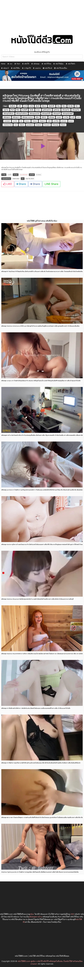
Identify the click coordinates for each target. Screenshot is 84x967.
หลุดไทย (6, 110)
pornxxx (63, 121)
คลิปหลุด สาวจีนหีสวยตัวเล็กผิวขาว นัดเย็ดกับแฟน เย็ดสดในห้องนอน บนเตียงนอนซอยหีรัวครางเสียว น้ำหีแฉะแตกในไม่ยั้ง (35, 708)
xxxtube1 (7, 121)
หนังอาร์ (6, 68)
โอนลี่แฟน (13, 106)
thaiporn (42, 121)
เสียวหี (37, 106)
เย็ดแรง (44, 106)
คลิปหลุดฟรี (56, 113)
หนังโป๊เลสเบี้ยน (61, 68)
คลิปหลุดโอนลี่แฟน (21, 113)
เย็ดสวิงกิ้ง (51, 106)
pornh (71, 121)
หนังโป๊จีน (16, 68)
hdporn (22, 125)
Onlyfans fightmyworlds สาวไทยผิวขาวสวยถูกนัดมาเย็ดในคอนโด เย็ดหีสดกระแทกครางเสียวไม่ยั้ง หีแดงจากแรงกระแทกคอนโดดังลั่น (40, 872)
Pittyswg (55, 125)
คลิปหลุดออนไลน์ (34, 113)
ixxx (15, 125)
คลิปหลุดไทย (66, 110)
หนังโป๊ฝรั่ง (71, 64)
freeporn (38, 125)
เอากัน (31, 106)
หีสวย (64, 106)
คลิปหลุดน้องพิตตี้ (68, 113)
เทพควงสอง (16, 178)
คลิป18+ (44, 117)
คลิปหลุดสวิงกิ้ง (46, 113)
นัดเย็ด (31, 110)
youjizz (59, 117)
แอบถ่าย (38, 68)
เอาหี (25, 106)
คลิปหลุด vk (16, 117)
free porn (47, 125)
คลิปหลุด (36, 64)
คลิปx (37, 117)
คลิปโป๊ (26, 64)
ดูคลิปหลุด (57, 110)
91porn (63, 125)
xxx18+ (15, 121)
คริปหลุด (51, 117)
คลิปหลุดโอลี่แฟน (9, 113)
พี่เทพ (17, 110)
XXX (72, 914)
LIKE (9, 184)
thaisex (34, 121)
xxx (11, 64)
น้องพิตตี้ (24, 110)
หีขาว (77, 106)
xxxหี (72, 117)
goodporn (30, 125)
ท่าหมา (38, 110)
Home (3, 64)
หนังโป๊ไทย (47, 64)
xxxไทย (66, 117)
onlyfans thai (8, 125)
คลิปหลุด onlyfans (27, 117)
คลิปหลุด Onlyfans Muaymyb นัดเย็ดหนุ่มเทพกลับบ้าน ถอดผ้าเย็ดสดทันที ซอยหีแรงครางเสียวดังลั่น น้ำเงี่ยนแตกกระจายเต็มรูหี (37, 599)
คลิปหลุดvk (7, 117)
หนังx (32, 914)
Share (22, 184)
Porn (18, 64)
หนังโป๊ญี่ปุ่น (59, 64)
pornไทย (56, 121)
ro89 (49, 121)
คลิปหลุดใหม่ (76, 110)
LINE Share (51, 184)
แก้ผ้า (19, 106)
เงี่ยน (58, 106)
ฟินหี (12, 110)
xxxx (78, 117)
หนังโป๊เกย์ (48, 68)
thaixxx (27, 121)
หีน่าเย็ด (70, 106)
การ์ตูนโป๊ (27, 68)
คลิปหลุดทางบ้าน (35, 917)
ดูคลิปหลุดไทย (47, 110)
